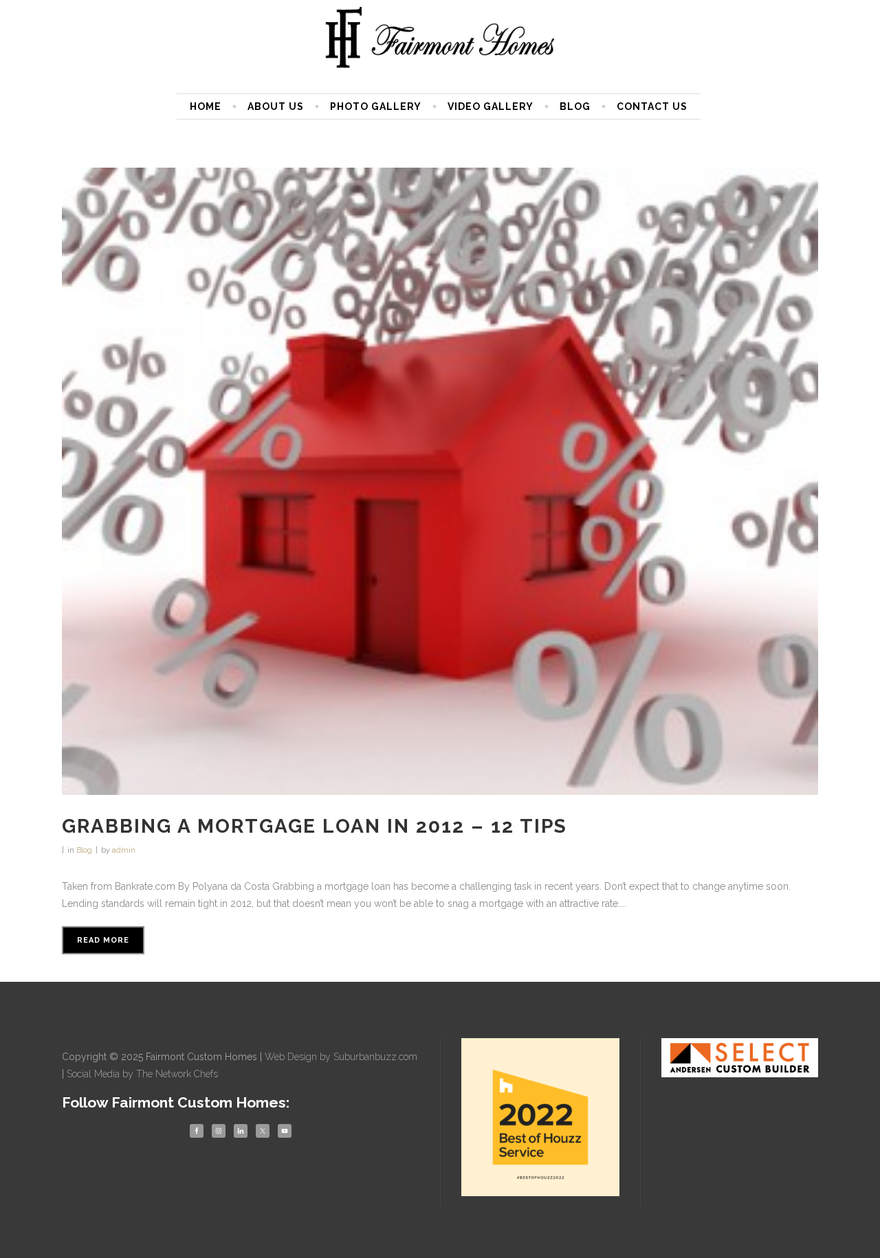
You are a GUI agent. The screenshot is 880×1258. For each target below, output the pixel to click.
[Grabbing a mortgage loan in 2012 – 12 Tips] (440, 481)
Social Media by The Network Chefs (142, 1073)
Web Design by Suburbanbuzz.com (341, 1056)
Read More (103, 940)
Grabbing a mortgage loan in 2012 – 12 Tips (314, 826)
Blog (84, 850)
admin (123, 850)
